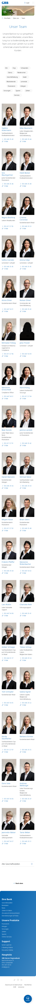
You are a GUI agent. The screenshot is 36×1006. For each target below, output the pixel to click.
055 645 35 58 (8, 571)
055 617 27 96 (8, 354)
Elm (6, 68)
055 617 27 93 (8, 528)
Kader (25, 77)
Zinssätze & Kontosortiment (11, 913)
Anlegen (23, 86)
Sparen (18, 91)
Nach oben (19, 883)
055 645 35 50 (26, 486)
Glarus (10, 72)
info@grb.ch (5, 967)
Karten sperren (6, 945)
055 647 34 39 (26, 354)
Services (16, 95)
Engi (14, 68)
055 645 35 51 (26, 841)
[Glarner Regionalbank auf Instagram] (18, 980)
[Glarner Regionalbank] (9, 3)
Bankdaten (5, 905)
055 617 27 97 (8, 750)
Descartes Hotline (7, 950)
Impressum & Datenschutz (13, 985)
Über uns (16, 18)
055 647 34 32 (26, 571)
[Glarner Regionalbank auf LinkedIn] (21, 980)
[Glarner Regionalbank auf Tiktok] (14, 980)
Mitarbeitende (11, 82)
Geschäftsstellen (7, 903)
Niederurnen (21, 72)
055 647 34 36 (8, 799)
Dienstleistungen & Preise (10, 916)
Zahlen (28, 91)
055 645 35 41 (26, 613)
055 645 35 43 (26, 309)
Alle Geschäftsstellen (11, 863)
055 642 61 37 (8, 658)
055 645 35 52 (26, 703)
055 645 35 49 (26, 184)
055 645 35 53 (26, 226)
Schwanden (24, 68)
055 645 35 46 (8, 184)
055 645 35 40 (8, 139)
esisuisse (21, 987)
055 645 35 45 (8, 267)
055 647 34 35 (8, 703)
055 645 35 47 (26, 799)
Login (27, 3)
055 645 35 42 (26, 443)
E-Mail (6, 141)
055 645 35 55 (26, 750)
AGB (14, 987)
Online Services (7, 937)
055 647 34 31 (8, 309)
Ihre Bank (7, 18)
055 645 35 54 (26, 658)
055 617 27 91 (8, 443)
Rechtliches (28, 985)
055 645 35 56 (8, 486)
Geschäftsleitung (12, 77)
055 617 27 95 (8, 226)
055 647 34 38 (8, 613)
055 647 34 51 (8, 396)
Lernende (24, 82)
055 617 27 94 (26, 396)
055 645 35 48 (26, 528)
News (3, 908)
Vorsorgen (7, 91)
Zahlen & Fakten (7, 910)
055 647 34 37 (8, 841)
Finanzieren (11, 86)
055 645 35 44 (26, 139)
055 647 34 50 (6, 965)
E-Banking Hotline (7, 947)
